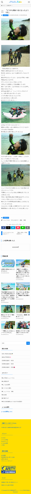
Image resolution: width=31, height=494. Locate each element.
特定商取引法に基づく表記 (8, 457)
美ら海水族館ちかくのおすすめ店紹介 (12, 401)
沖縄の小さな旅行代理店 (7, 485)
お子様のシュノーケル (8, 378)
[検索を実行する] (28, 343)
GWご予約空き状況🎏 (7, 353)
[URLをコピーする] (27, 227)
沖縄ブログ (6, 398)
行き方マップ (4, 441)
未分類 (5, 394)
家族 (21, 220)
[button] (3, 227)
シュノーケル (6, 220)
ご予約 (3, 445)
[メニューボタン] (29, 2)
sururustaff (15, 247)
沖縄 (25, 220)
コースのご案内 (7, 388)
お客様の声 (5, 15)
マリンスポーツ (14, 220)
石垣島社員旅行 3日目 (8, 364)
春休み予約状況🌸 (6, 357)
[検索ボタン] (2, 2)
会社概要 (3, 455)
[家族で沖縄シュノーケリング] (15, 2)
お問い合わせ (4, 459)
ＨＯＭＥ (3, 438)
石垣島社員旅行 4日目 (8, 360)
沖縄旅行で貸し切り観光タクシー (9, 482)
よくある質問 (6, 384)
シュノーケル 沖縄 (8, 391)
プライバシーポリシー (6, 461)
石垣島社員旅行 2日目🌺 (8, 367)
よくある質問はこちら (6, 411)
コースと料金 (4, 439)
